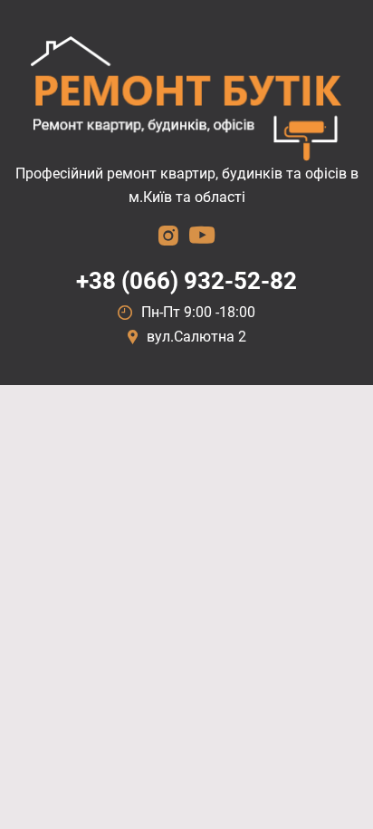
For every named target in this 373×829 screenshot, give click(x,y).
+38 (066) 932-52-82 (186, 280)
